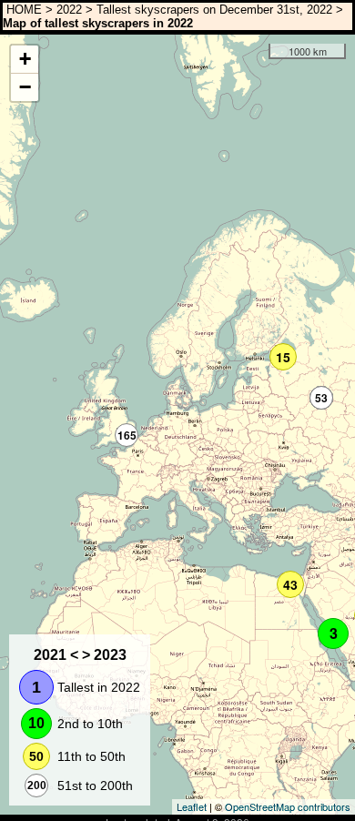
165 (127, 435)
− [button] (25, 87)
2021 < (56, 655)
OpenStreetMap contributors (287, 806)
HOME (22, 9)
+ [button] (25, 58)
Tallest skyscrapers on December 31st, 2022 (214, 9)
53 (321, 398)
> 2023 (104, 655)
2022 (69, 9)
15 (283, 357)
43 (290, 584)
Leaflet (192, 806)
